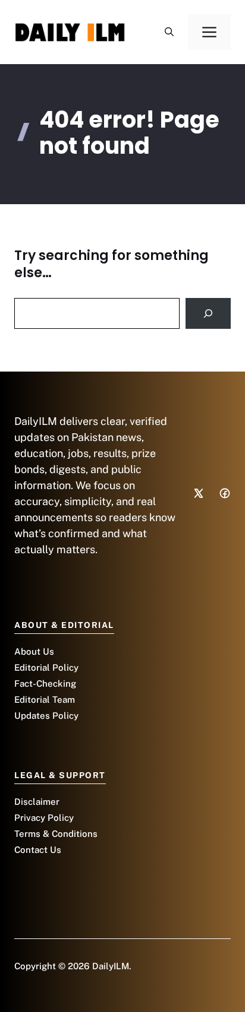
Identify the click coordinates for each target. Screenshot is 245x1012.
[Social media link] (199, 493)
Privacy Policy (44, 818)
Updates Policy (46, 715)
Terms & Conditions (56, 834)
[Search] (208, 313)
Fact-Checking (45, 683)
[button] (169, 32)
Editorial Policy (46, 667)
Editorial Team (44, 699)
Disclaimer (36, 802)
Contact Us (37, 850)
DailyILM (110, 966)
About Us (34, 651)
